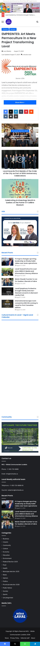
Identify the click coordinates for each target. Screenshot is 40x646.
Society (12, 29)
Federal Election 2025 (10, 561)
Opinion (5, 578)
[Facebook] (6, 112)
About (33, 638)
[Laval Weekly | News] (8, 22)
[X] (11, 112)
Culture (5, 29)
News (5, 575)
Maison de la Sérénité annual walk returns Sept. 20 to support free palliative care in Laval (24, 137)
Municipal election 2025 (11, 571)
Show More (19, 102)
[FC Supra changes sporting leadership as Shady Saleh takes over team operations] (7, 262)
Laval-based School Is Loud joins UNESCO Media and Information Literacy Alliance (26, 271)
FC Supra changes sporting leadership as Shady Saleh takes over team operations (26, 261)
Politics (5, 581)
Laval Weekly (7, 51)
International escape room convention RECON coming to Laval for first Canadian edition (26, 304)
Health (24, 130)
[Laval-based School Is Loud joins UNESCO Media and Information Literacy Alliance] (7, 272)
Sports (5, 594)
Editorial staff (25, 638)
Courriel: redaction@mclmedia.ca (12, 490)
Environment (7, 558)
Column (5, 542)
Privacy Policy (14, 638)
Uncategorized (8, 597)
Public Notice (7, 588)
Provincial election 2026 (11, 584)
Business (6, 539)
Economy (6, 552)
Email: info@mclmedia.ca (10, 474)
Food (4, 565)
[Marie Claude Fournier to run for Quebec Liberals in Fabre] (7, 282)
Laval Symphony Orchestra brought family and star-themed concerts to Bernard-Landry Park (26, 291)
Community (7, 545)
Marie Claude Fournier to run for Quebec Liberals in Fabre (26, 280)
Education (6, 555)
